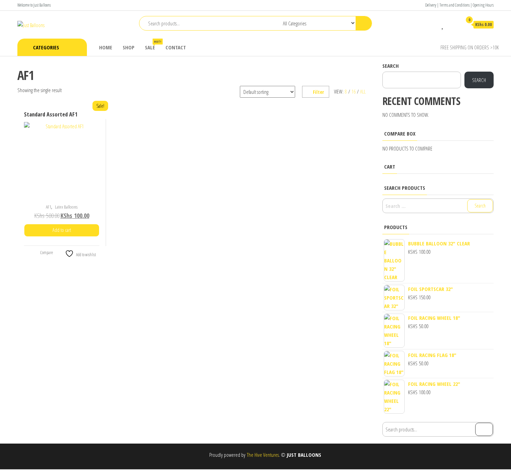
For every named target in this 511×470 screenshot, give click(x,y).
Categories (46, 47)
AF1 (48, 207)
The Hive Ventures (263, 454)
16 (353, 91)
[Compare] (432, 24)
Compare (46, 253)
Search (390, 65)
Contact (175, 47)
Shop (129, 47)
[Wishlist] (443, 24)
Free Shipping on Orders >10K (469, 47)
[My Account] (453, 24)
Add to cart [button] (61, 230)
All (363, 91)
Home (105, 47)
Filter (318, 92)
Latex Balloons (66, 207)
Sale (152, 45)
